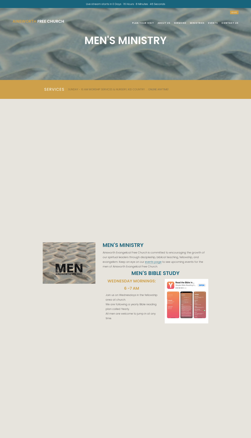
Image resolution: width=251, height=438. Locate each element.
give (234, 12)
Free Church (38, 21)
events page (153, 262)
